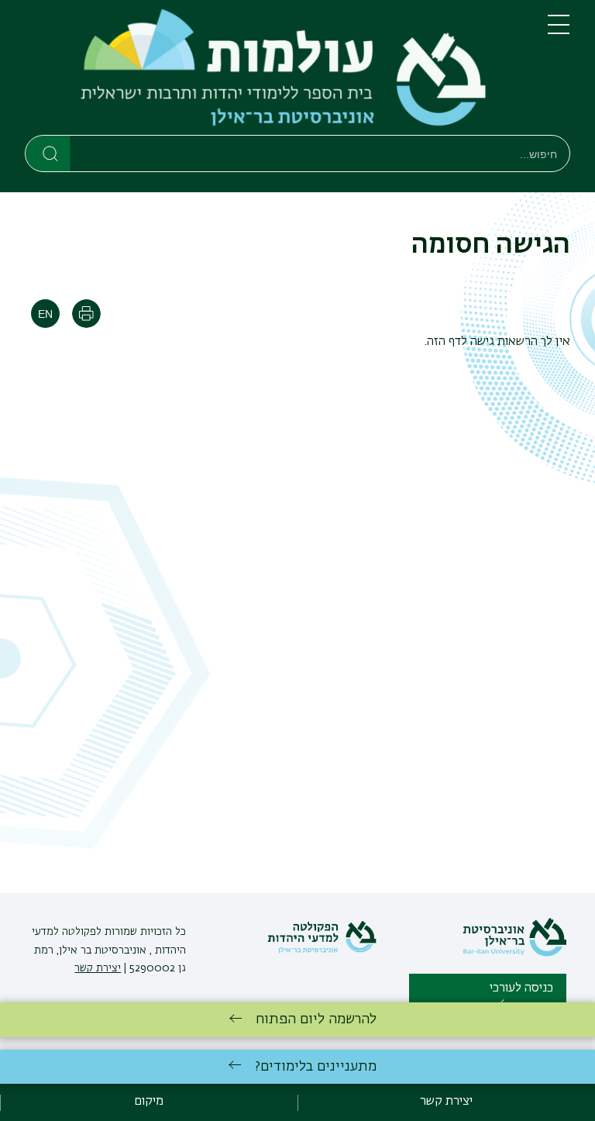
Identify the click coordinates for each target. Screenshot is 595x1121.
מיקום (148, 1101)
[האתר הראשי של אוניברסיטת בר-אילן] (514, 953)
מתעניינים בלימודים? (316, 1067)
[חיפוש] (48, 153)
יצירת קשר (97, 968)
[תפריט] (558, 31)
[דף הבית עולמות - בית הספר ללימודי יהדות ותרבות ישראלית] (274, 70)
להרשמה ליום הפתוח (316, 1019)
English (45, 313)
